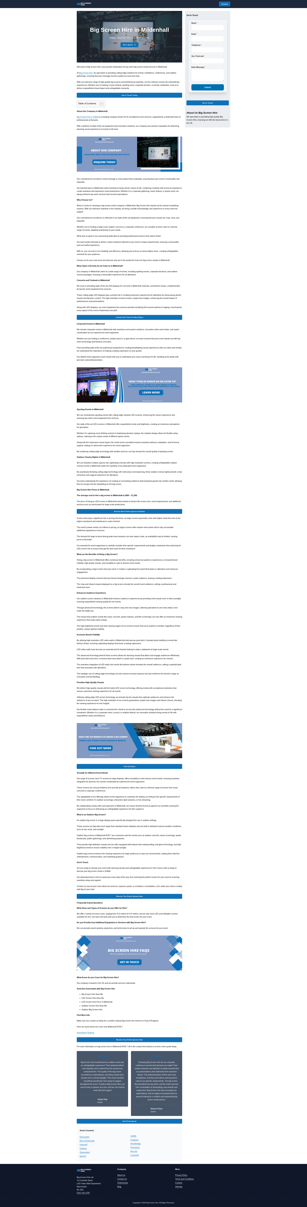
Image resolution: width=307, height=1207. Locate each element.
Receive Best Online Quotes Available (129, 511)
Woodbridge (135, 1144)
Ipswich (83, 1156)
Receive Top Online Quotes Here (129, 896)
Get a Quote (128, 45)
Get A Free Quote (129, 1121)
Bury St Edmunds (87, 1141)
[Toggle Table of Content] (100, 104)
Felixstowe (135, 1148)
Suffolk (133, 1136)
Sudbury (83, 1148)
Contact (224, 4)
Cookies (178, 1183)
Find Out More (129, 766)
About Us (121, 1175)
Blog (119, 1187)
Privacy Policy (181, 1175)
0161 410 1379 (83, 1193)
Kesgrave (134, 1140)
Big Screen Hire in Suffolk (88, 117)
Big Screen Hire (86, 73)
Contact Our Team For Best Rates (129, 317)
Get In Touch (207, 103)
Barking (90, 1033)
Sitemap (178, 1187)
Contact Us (122, 1179)
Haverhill (83, 1145)
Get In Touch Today (129, 95)
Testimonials (122, 1183)
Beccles (133, 1151)
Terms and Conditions (184, 1179)
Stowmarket (85, 1152)
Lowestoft (134, 1155)
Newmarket (81, 1033)
